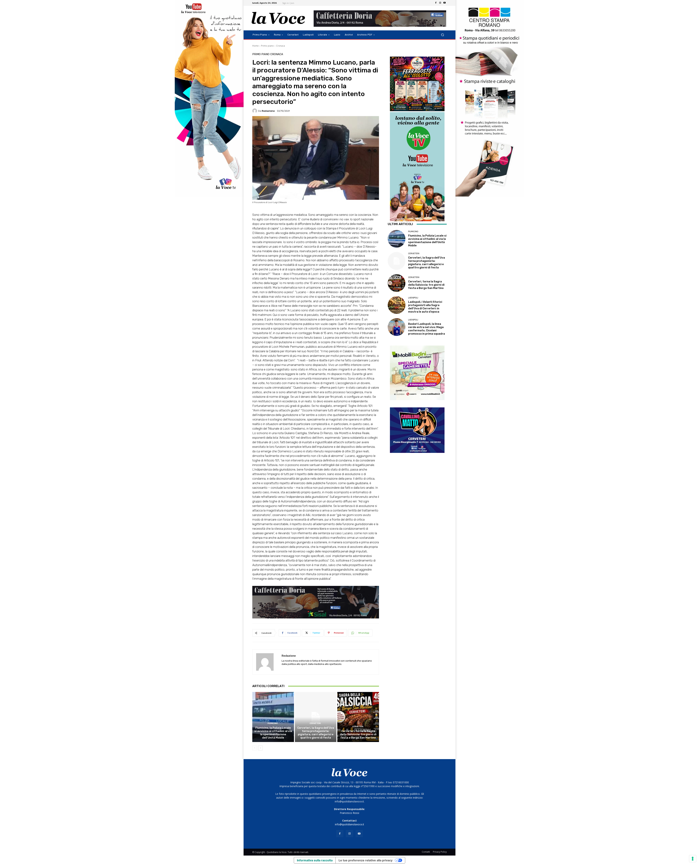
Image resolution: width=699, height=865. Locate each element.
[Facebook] (436, 3)
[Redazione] (255, 110)
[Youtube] (444, 3)
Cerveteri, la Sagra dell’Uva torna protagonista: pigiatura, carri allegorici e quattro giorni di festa (315, 732)
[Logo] (278, 18)
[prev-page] (254, 748)
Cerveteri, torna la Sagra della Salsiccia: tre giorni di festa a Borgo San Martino (358, 734)
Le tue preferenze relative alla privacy (365, 860)
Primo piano (267, 45)
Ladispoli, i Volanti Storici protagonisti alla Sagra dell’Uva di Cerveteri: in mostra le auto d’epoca (425, 306)
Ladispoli (413, 298)
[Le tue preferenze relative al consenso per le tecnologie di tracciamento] (692, 858)
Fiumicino (273, 723)
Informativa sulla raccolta (315, 860)
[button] (442, 35)
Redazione (268, 111)
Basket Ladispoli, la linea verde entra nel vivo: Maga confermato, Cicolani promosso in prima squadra (426, 328)
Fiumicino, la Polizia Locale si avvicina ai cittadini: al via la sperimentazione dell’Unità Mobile (273, 732)
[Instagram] (440, 3)
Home (255, 45)
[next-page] (260, 748)
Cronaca (280, 45)
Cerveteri (315, 723)
